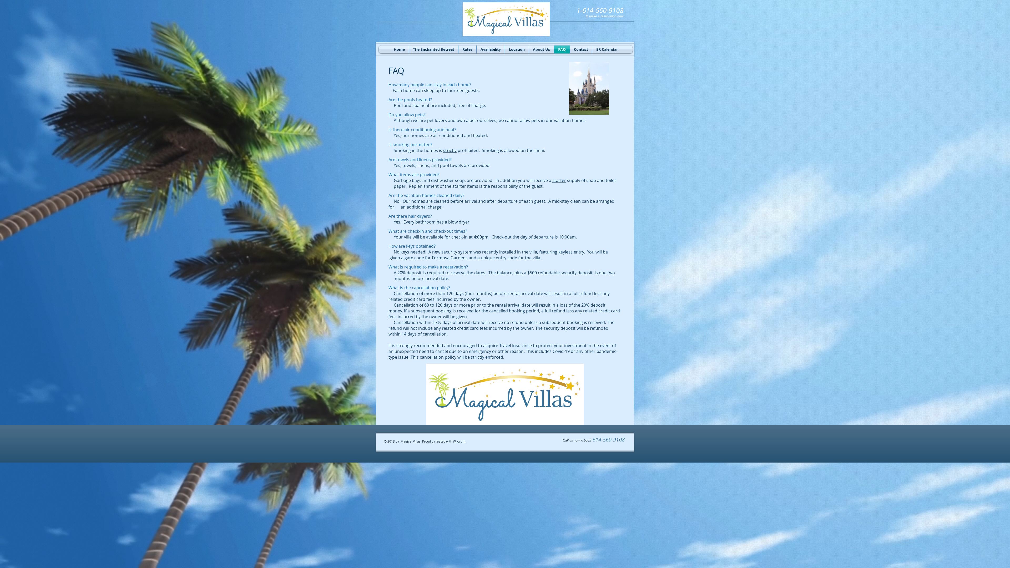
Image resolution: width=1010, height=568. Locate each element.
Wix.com (459, 441)
